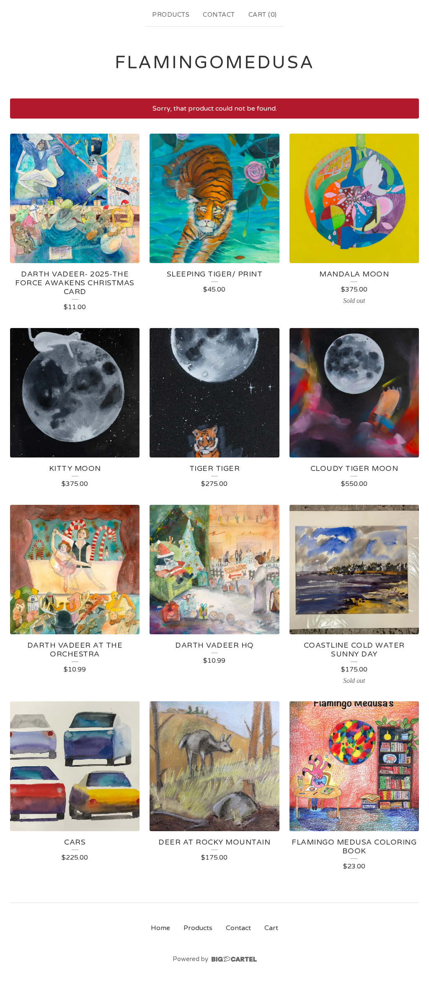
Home (160, 928)
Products (170, 14)
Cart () (262, 14)
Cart (271, 928)
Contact (219, 14)
